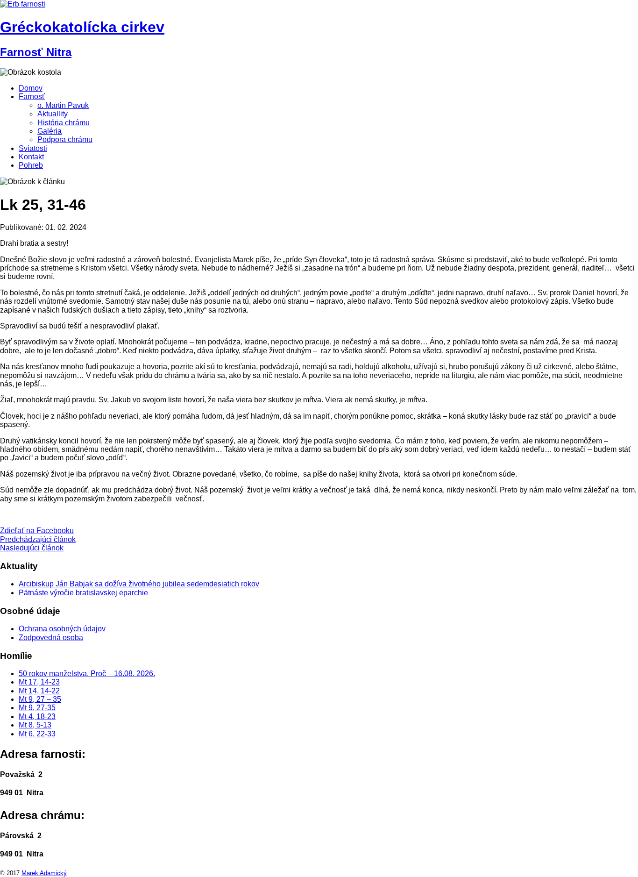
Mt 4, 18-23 (37, 716)
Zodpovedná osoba (51, 638)
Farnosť (32, 96)
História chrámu (63, 123)
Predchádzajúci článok (38, 539)
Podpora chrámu (64, 139)
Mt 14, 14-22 (39, 691)
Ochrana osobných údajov (62, 629)
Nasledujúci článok (32, 548)
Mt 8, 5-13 (35, 725)
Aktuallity (52, 114)
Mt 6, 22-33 (37, 734)
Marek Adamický (44, 873)
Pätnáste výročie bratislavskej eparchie (83, 593)
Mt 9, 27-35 (37, 708)
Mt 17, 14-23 (39, 682)
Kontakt (31, 157)
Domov (31, 88)
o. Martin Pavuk (63, 105)
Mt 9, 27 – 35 (40, 699)
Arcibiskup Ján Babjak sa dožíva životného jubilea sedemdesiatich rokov (139, 584)
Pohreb (31, 165)
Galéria (49, 131)
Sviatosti (33, 148)
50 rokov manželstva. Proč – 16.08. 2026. (87, 673)
